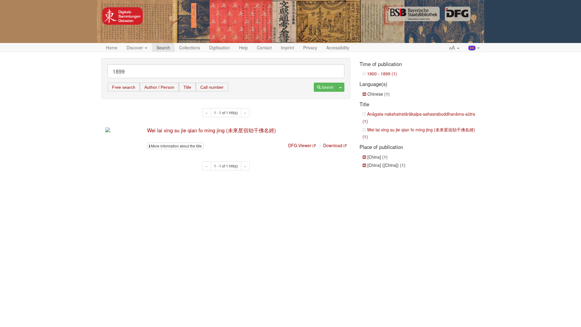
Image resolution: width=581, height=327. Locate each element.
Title (187, 87)
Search (163, 48)
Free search (123, 87)
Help (243, 48)
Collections (189, 48)
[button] (454, 48)
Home (111, 48)
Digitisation (219, 48)
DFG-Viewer (299, 145)
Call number (212, 87)
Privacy (310, 48)
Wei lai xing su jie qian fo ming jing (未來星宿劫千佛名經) (211, 130)
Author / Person (159, 87)
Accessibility (337, 48)
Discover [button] (135, 48)
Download (332, 145)
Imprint (287, 48)
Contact (264, 48)
